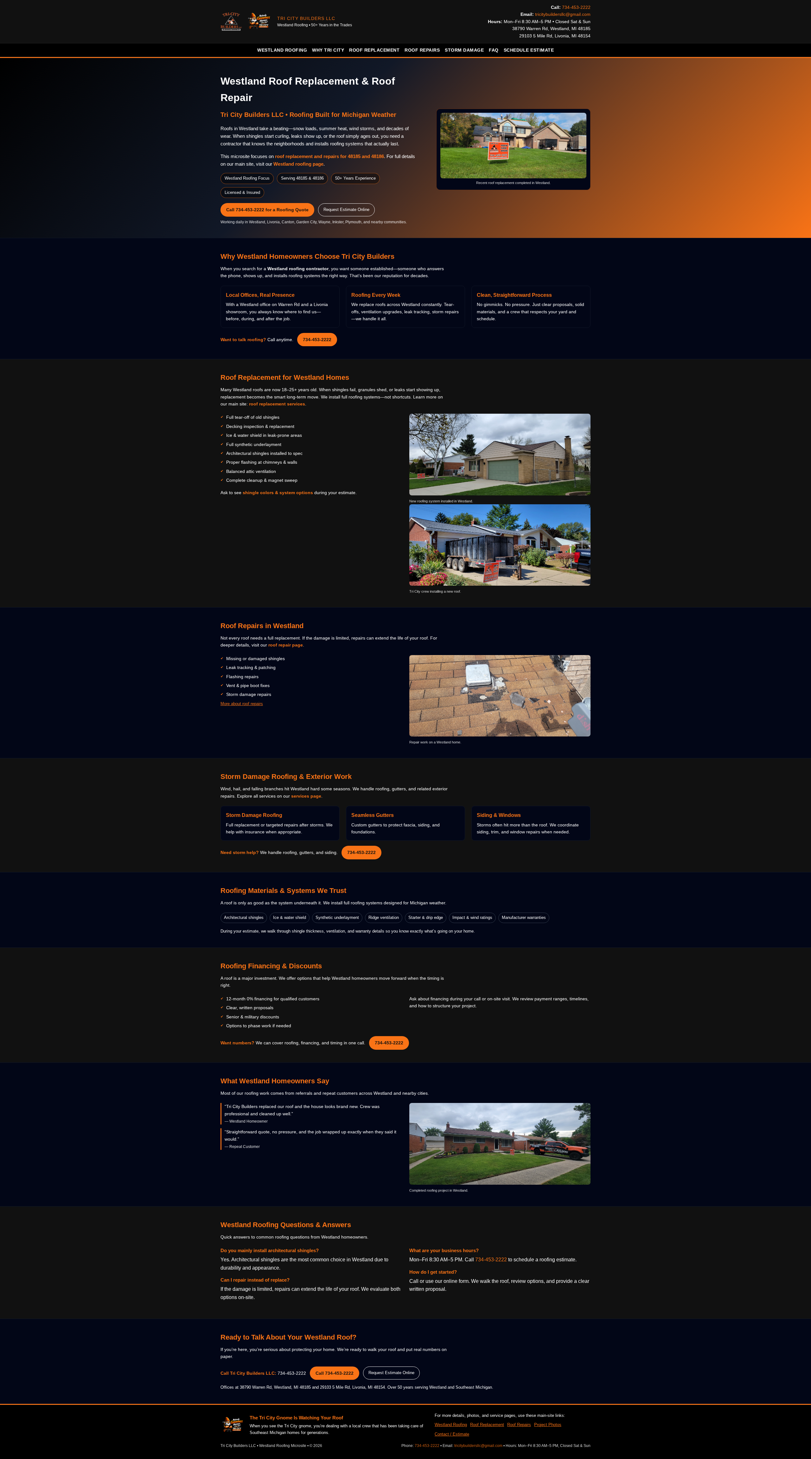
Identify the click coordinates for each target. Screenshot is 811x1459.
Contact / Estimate (452, 1434)
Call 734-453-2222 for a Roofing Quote (267, 209)
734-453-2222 (576, 7)
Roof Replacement (374, 50)
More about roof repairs (241, 703)
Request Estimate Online (346, 209)
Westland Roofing (282, 50)
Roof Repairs (422, 50)
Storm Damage (464, 50)
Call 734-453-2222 (335, 1373)
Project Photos (547, 1424)
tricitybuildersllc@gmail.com (563, 14)
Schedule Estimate (529, 50)
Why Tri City (328, 50)
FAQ (494, 50)
